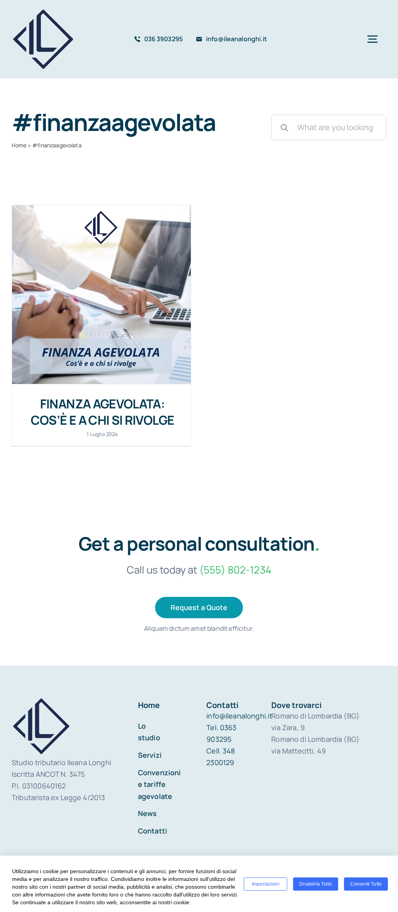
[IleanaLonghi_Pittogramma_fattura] (43, 11)
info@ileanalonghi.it (239, 715)
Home (19, 145)
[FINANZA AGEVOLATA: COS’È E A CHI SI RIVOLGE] (101, 294)
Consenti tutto (366, 884)
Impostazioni (265, 884)
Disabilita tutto (315, 884)
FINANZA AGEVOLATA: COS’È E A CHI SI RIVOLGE (103, 412)
